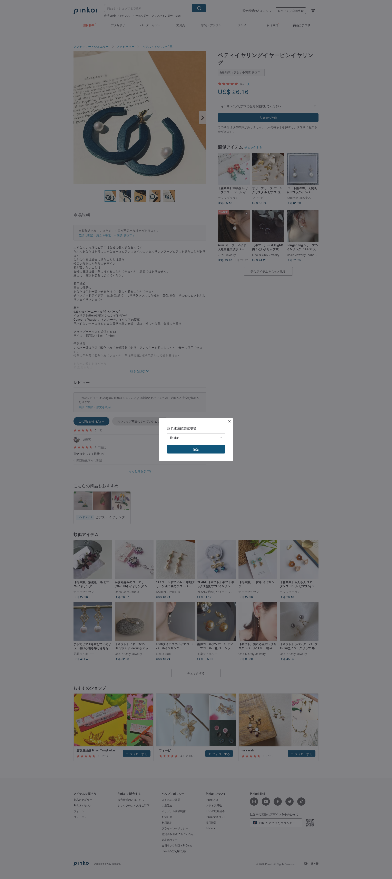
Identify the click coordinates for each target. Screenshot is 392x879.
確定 (196, 449)
